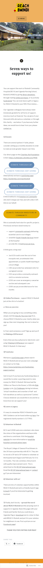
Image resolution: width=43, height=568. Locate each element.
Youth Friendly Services (24, 237)
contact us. (7, 128)
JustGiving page (27, 175)
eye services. (30, 244)
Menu (22, 18)
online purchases (22, 98)
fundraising (7, 101)
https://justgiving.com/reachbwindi (16, 179)
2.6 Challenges (19, 388)
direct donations (29, 94)
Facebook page (9, 524)
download (19, 515)
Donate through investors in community (21, 214)
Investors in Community (28, 196)
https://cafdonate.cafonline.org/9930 (23, 158)
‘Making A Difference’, (16, 343)
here (34, 415)
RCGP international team (20, 470)
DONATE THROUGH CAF (21, 165)
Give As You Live (21, 316)
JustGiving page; (17, 358)
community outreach (23, 231)
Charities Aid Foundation (30, 154)
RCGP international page (26, 467)
